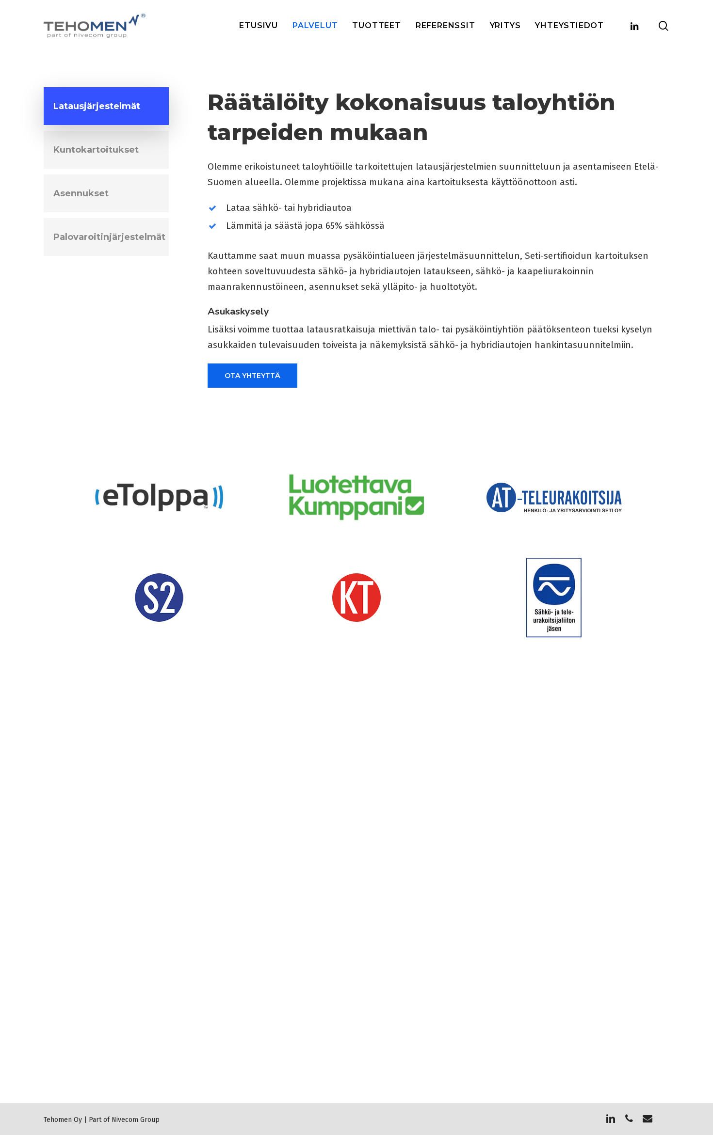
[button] (106, 106)
